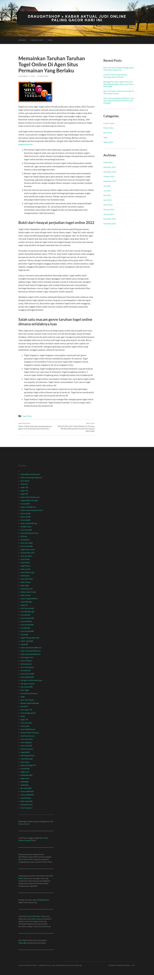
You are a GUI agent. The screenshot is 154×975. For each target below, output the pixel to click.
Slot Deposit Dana (28, 755)
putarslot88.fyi (26, 621)
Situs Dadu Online (25, 859)
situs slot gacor (26, 661)
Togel (50, 40)
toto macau (25, 762)
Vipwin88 (24, 634)
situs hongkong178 (28, 713)
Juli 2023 (106, 186)
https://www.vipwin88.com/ (31, 477)
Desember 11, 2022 (26, 76)
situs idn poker (26, 556)
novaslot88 (25, 504)
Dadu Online (26, 582)
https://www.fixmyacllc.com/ (32, 510)
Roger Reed (43, 76)
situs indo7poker (27, 667)
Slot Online (107, 132)
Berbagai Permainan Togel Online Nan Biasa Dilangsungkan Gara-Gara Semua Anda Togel (118, 84)
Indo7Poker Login (27, 572)
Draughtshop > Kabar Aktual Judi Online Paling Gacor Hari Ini (77, 18)
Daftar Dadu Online (28, 592)
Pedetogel (22, 821)
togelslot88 (25, 752)
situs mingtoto (26, 742)
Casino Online (108, 123)
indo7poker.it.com (28, 736)
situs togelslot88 (27, 677)
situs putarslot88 (27, 674)
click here (24, 484)
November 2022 (109, 223)
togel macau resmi (28, 549)
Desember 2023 (109, 167)
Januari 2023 (108, 214)
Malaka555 (25, 540)
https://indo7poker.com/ (30, 497)
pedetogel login (27, 775)
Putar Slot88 (25, 513)
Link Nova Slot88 (27, 608)
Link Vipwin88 (26, 530)
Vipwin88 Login (27, 759)
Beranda (22, 40)
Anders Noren (123, 965)
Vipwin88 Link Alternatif (30, 474)
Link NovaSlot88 (27, 625)
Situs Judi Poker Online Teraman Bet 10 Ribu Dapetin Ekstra (118, 92)
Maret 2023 (108, 205)
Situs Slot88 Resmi (28, 729)
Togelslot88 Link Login (29, 500)
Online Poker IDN (27, 553)
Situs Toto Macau (27, 700)
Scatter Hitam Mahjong (30, 732)
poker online (25, 569)
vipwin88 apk (26, 798)
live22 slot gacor (27, 749)
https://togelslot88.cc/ (29, 598)
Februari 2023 (108, 209)
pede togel (25, 585)
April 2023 (107, 200)
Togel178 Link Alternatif (30, 638)
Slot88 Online (26, 526)
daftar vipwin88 (27, 641)
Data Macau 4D (27, 589)
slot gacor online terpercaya (31, 680)
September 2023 (109, 181)
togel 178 (24, 487)
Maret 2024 (108, 162)
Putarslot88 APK (27, 791)
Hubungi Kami (37, 40)
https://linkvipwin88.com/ (31, 651)
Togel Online (27, 416)
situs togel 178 (26, 710)
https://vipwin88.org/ (29, 523)
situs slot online (27, 739)
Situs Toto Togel (27, 543)
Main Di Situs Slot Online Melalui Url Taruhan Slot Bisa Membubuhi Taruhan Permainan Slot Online (76, 427)
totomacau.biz (26, 664)
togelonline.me (25, 144)
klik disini (24, 706)
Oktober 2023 (108, 176)
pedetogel (24, 781)
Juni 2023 (107, 191)
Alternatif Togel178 (28, 765)
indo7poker (25, 575)
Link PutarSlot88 (27, 618)
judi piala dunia (26, 804)
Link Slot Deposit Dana (29, 533)
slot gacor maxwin (28, 683)
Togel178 (24, 605)
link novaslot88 (27, 546)
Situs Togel (25, 690)
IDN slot (24, 536)
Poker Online (108, 128)
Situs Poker (25, 481)
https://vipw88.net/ (28, 507)
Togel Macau (25, 566)
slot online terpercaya (29, 693)
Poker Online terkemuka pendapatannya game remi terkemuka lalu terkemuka (35, 426)
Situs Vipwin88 (26, 801)
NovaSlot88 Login (27, 611)
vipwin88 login (26, 602)
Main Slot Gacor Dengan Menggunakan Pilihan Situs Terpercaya (118, 69)
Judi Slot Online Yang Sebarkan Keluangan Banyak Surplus (115, 76)
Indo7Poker (25, 559)
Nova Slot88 (25, 615)
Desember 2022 (109, 219)
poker (23, 716)
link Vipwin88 (26, 788)
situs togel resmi (27, 657)
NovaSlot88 (25, 628)
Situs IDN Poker (27, 579)
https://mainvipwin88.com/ (31, 647)
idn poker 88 (25, 670)
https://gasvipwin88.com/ (30, 654)
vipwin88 (24, 644)
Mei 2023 (107, 195)
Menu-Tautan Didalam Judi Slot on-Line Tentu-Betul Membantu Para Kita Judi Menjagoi (118, 100)
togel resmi (25, 772)
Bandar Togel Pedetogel (30, 703)
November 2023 (109, 172)
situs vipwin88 (26, 746)
